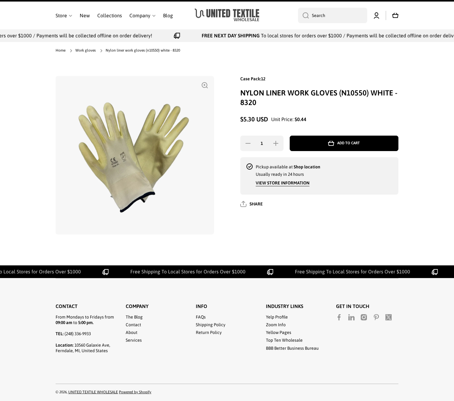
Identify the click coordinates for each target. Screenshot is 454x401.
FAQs (201, 316)
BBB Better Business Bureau (292, 348)
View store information (282, 182)
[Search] (303, 15)
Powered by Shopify (135, 392)
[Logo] (227, 15)
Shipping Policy (210, 324)
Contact (133, 324)
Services (134, 340)
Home (60, 50)
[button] (395, 15)
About (131, 332)
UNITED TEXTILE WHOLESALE (93, 392)
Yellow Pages (278, 332)
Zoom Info (276, 324)
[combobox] (332, 15)
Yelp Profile (277, 316)
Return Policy (209, 332)
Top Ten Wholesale (284, 340)
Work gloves (85, 50)
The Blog (134, 316)
